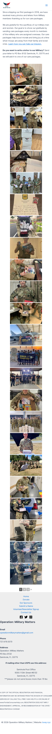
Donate (26, 599)
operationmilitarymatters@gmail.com (16, 633)
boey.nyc (46, 722)
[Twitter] (26, 617)
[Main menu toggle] (46, 5)
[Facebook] (21, 617)
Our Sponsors (26, 603)
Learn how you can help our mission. (25, 44)
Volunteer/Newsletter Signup (26, 609)
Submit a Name (26, 606)
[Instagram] (30, 617)
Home (26, 596)
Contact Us (26, 612)
